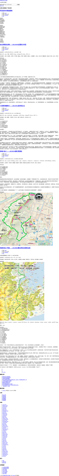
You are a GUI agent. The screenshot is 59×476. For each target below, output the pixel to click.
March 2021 (4, 417)
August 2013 (4, 437)
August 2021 (4, 415)
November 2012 (5, 444)
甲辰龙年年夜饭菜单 (6, 10)
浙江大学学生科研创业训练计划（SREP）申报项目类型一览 (14, 379)
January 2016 (4, 425)
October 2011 (4, 453)
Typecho (3, 390)
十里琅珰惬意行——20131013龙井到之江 (12, 105)
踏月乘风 (4, 399)
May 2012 (4, 447)
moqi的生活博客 (5, 467)
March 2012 (4, 449)
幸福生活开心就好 (3, 0)
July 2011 (4, 456)
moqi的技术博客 (5, 468)
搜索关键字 (2, 4)
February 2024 (5, 405)
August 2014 (4, 429)
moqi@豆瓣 (4, 470)
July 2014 (4, 430)
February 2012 (5, 450)
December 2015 (5, 426)
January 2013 (4, 443)
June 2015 (4, 427)
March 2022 (4, 413)
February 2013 (5, 442)
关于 (3, 5)
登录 (3, 460)
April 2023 (4, 408)
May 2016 (4, 423)
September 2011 (5, 454)
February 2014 (5, 434)
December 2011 (5, 451)
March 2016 (4, 424)
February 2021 (5, 418)
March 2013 (4, 441)
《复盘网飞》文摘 (6, 386)
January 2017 (4, 420)
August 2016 (4, 422)
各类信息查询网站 (6, 378)
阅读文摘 (4, 397)
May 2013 (4, 439)
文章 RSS (4, 461)
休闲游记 (6, 15)
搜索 (18, 4)
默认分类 (4, 394)
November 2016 (5, 421)
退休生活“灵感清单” (6, 376)
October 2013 (4, 436)
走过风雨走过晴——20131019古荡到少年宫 (13, 44)
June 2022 (4, 411)
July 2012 (4, 445)
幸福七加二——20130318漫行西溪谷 (11, 151)
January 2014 (4, 435)
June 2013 (4, 438)
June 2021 (4, 416)
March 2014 (4, 433)
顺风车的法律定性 (6, 382)
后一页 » (4, 372)
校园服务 (4, 400)
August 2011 (4, 455)
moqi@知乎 (4, 469)
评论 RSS (4, 462)
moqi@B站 (4, 473)
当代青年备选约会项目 (7, 380)
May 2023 (4, 407)
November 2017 (5, 419)
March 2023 (4, 409)
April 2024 (4, 404)
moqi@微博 (4, 472)
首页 (1, 5)
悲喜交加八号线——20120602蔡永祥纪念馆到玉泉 (15, 248)
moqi (5, 13)
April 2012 (4, 448)
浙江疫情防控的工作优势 (7, 383)
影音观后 (4, 398)
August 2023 (4, 406)
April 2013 (4, 440)
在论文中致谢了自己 (6, 381)
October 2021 (4, 414)
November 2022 (5, 410)
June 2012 (4, 446)
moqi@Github (5, 471)
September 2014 (5, 428)
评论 (3, 16)
